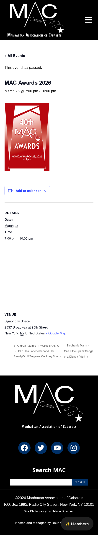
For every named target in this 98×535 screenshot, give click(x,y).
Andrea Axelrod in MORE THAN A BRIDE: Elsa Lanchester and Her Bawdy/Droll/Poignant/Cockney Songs (37, 351)
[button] (77, 523)
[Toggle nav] (88, 19)
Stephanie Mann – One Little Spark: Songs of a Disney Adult (78, 350)
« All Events (15, 55)
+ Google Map (56, 333)
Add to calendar (28, 190)
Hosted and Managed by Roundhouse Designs (49, 523)
